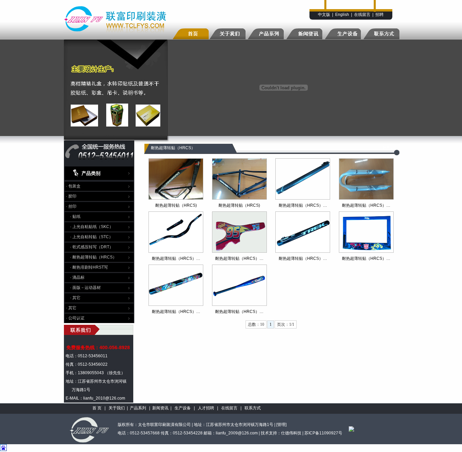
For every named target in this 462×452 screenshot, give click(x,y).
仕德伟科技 (291, 433)
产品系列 (138, 408)
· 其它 (75, 297)
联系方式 (253, 408)
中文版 (324, 14)
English (342, 14)
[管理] (281, 424)
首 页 (96, 408)
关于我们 (117, 408)
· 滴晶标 (77, 277)
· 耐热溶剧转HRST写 (89, 267)
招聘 (379, 14)
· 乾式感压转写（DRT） (91, 247)
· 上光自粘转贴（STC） (91, 236)
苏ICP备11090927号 (323, 433)
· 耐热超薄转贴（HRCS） (93, 257)
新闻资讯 (160, 408)
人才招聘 (206, 408)
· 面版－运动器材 (85, 287)
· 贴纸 (75, 216)
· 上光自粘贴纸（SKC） (91, 226)
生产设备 (183, 408)
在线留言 (362, 14)
